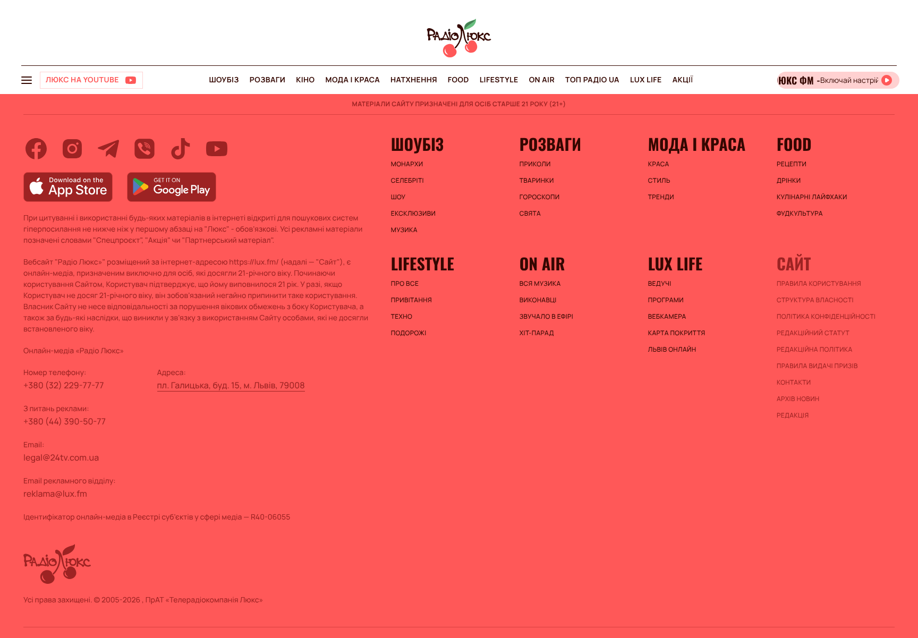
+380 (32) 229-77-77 (63, 385)
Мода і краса (353, 80)
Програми (666, 300)
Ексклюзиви (413, 213)
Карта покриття (677, 333)
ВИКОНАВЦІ (538, 300)
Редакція (793, 415)
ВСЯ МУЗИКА (540, 283)
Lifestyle (499, 80)
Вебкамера (667, 316)
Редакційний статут (813, 333)
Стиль (659, 180)
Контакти (794, 382)
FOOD (458, 80)
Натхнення (413, 80)
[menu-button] (26, 80)
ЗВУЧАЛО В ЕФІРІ (546, 316)
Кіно (305, 80)
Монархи (407, 164)
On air (542, 80)
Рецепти (791, 164)
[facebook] (36, 148)
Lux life (646, 80)
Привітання (411, 300)
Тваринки (537, 180)
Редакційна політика (815, 349)
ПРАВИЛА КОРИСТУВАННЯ (819, 283)
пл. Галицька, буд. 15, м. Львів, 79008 (231, 385)
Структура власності (815, 300)
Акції (683, 80)
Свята (530, 213)
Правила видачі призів (817, 366)
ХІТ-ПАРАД (537, 333)
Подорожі (409, 333)
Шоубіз (224, 80)
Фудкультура (800, 213)
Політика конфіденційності (826, 316)
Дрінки (789, 180)
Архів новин (798, 399)
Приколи (535, 164)
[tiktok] (180, 148)
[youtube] (217, 148)
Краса (658, 164)
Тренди (661, 197)
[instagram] (72, 148)
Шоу (398, 197)
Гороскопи (540, 197)
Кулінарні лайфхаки (812, 197)
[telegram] (108, 148)
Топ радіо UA (592, 80)
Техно (402, 316)
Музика (404, 230)
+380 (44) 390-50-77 (64, 421)
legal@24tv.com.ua (61, 457)
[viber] (144, 148)
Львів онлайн (672, 349)
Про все (405, 283)
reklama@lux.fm (55, 493)
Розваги (267, 80)
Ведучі (660, 283)
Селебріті (407, 180)
